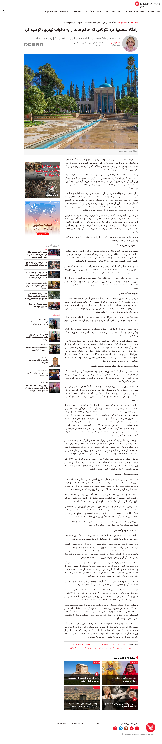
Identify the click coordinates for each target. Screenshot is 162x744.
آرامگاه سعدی (104, 644)
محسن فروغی (133, 648)
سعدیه (95, 644)
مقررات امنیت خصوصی (77, 723)
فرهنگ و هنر (89, 11)
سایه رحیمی (115, 42)
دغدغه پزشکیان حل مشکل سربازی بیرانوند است (37, 305)
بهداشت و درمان (76, 11)
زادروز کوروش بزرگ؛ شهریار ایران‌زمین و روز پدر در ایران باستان (83, 680)
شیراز (112, 644)
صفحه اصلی (133, 22)
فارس (117, 644)
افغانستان (150, 11)
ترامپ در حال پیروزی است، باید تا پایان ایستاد (36, 374)
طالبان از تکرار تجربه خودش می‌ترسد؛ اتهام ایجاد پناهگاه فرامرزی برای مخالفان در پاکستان (35, 296)
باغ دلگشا (88, 644)
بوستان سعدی (99, 648)
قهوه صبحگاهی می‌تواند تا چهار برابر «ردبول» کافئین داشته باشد (36, 264)
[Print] (26, 44)
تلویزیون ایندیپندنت (50, 11)
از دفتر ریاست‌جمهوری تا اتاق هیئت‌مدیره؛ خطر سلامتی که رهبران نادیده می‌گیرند (37, 255)
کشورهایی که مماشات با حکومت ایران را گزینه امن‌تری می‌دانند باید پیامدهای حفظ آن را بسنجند (36, 388)
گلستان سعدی (110, 648)
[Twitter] (33, 44)
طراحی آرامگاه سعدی (86, 648)
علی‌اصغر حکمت (78, 644)
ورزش (106, 11)
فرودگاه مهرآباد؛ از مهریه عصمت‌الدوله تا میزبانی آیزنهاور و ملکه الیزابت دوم (83, 705)
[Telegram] (121, 728)
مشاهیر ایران (74, 648)
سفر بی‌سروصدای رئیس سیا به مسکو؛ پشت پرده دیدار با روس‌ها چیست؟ (35, 286)
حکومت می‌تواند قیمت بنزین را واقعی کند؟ (37, 361)
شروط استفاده (100, 723)
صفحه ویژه (64, 11)
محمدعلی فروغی (121, 648)
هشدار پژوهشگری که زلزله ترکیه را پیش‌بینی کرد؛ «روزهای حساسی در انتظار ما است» (36, 275)
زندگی (113, 11)
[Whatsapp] (37, 44)
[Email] (29, 44)
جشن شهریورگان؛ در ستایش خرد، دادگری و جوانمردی (123, 680)
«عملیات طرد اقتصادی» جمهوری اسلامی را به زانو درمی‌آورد (37, 348)
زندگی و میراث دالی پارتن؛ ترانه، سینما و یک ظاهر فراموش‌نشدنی (121, 705)
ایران (158, 11)
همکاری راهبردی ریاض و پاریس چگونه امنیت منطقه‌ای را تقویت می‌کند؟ (37, 337)
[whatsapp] (115, 728)
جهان (142, 11)
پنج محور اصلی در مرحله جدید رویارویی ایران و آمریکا (37, 323)
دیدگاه (120, 11)
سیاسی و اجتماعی (131, 11)
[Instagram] (126, 728)
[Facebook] (41, 44)
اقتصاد (99, 11)
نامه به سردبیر (61, 723)
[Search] (4, 12)
